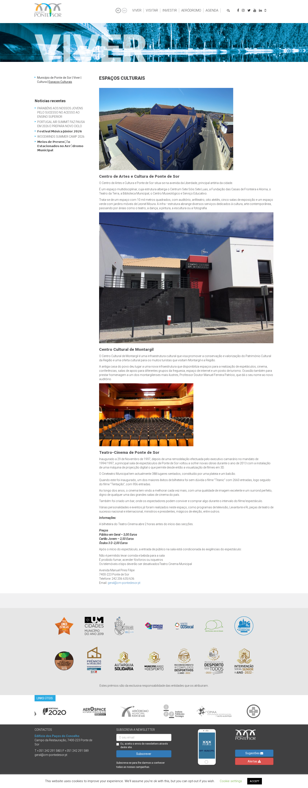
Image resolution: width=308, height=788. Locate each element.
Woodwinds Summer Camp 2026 (60, 136)
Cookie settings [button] (231, 781)
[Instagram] (243, 10)
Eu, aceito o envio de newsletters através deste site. (144, 745)
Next (276, 711)
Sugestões (252, 753)
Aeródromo (191, 10)
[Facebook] (238, 10)
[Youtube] (254, 10)
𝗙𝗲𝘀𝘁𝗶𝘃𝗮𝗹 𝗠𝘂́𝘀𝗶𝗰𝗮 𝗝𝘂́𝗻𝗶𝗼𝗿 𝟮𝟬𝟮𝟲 (59, 131)
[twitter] (249, 10)
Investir (169, 10)
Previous (31, 711)
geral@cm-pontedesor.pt (124, 582)
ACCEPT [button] (254, 781)
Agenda (212, 10)
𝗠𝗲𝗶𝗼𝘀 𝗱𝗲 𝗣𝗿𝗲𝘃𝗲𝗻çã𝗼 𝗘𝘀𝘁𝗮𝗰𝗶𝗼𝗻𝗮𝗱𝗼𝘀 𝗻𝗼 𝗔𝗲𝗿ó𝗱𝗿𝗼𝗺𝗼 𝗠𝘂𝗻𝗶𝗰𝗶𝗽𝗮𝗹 (60, 146)
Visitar (152, 10)
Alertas (253, 761)
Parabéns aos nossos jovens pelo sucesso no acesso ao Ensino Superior (60, 112)
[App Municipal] (265, 10)
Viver (136, 10)
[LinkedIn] (260, 10)
